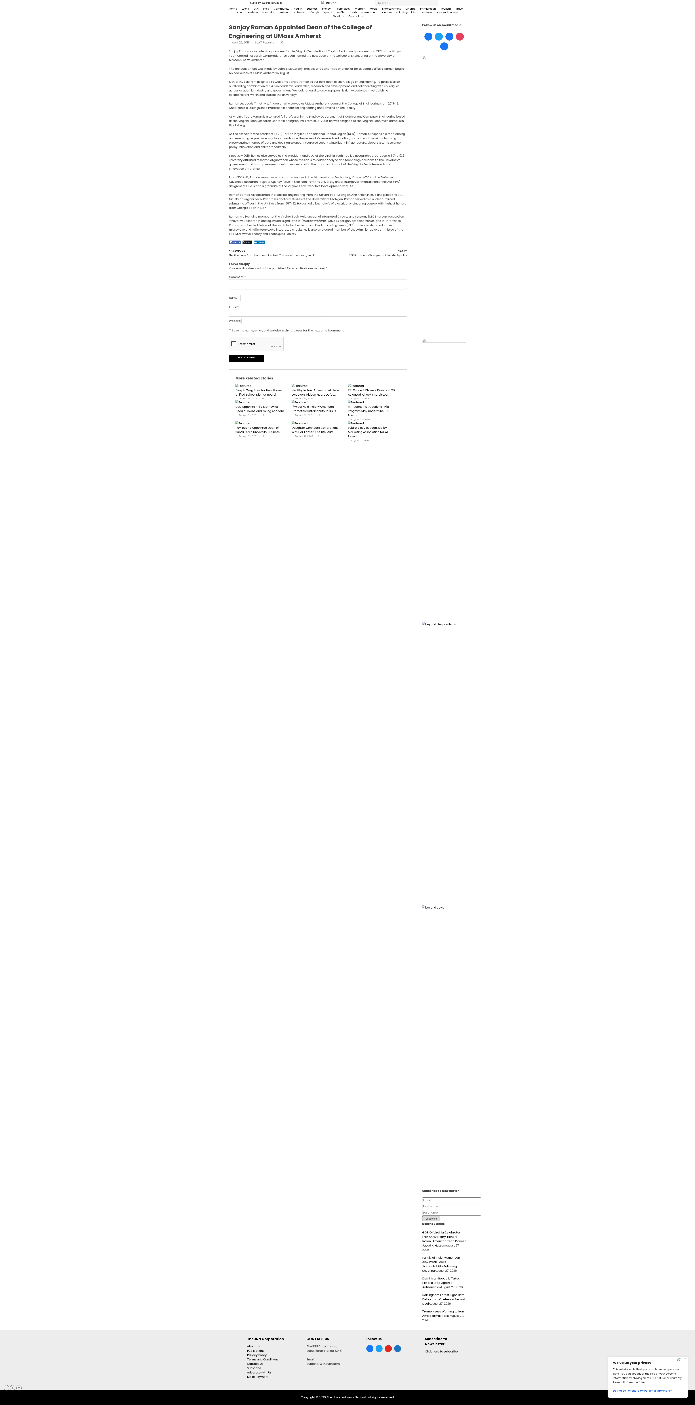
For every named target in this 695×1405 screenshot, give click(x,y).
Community (281, 9)
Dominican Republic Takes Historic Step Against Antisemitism (441, 1282)
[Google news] (444, 46)
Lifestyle (314, 12)
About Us (338, 16)
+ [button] (12, 1387)
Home (233, 9)
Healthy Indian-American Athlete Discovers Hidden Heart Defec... (315, 392)
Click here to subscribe (441, 1351)
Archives (427, 12)
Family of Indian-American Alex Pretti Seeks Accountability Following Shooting (441, 1264)
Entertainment (391, 9)
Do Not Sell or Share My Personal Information (642, 1391)
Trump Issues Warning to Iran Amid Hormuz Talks (443, 1313)
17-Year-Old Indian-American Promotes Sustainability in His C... (314, 409)
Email (234, 307)
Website (235, 321)
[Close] (681, 1359)
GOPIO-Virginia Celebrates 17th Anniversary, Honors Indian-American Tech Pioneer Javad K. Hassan (444, 1239)
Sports (328, 12)
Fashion (253, 12)
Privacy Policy (257, 1355)
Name (234, 298)
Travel (459, 9)
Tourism (446, 9)
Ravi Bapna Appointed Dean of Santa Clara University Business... (258, 430)
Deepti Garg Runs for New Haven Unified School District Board (258, 392)
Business (312, 9)
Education (268, 12)
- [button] (6, 1387)
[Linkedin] (449, 36)
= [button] (19, 1387)
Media (374, 9)
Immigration (428, 9)
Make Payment (258, 1377)
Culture (387, 12)
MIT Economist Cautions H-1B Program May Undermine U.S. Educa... (368, 411)
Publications (255, 1351)
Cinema (410, 9)
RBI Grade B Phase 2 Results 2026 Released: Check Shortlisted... (371, 392)
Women (360, 9)
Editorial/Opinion (406, 12)
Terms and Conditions (262, 1359)
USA (256, 9)
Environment (369, 12)
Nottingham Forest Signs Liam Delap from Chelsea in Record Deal (443, 1299)
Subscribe (254, 1368)
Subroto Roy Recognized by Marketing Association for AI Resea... (368, 432)
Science (299, 12)
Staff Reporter (265, 42)
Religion (284, 12)
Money (326, 9)
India (266, 9)
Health (298, 9)
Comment (237, 277)
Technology (342, 9)
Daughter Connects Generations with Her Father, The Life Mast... (315, 430)
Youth (353, 12)
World (245, 9)
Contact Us (355, 16)
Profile (340, 12)
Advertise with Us (259, 1372)
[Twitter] (439, 36)
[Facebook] (428, 36)
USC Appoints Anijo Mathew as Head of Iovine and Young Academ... (260, 409)
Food (240, 12)
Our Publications (447, 12)
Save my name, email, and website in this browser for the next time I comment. (288, 330)
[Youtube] (460, 36)
